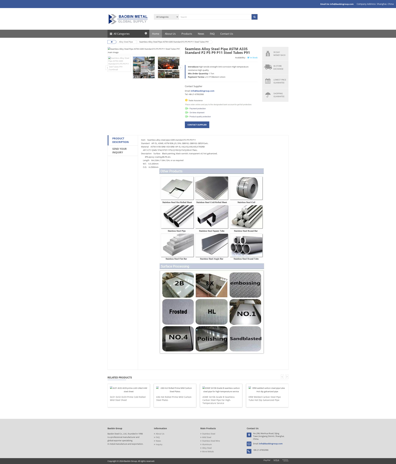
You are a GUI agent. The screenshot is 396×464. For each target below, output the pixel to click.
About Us (160, 433)
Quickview (128, 385)
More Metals (208, 451)
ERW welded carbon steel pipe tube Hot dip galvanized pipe (265, 398)
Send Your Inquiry (119, 150)
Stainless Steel (208, 433)
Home (155, 33)
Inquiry (159, 444)
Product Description (120, 140)
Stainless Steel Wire (211, 440)
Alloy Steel (207, 448)
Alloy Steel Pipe (126, 41)
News (158, 440)
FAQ (158, 437)
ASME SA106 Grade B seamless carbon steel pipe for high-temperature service (218, 400)
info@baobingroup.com (202, 90)
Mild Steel (206, 437)
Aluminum (207, 444)
